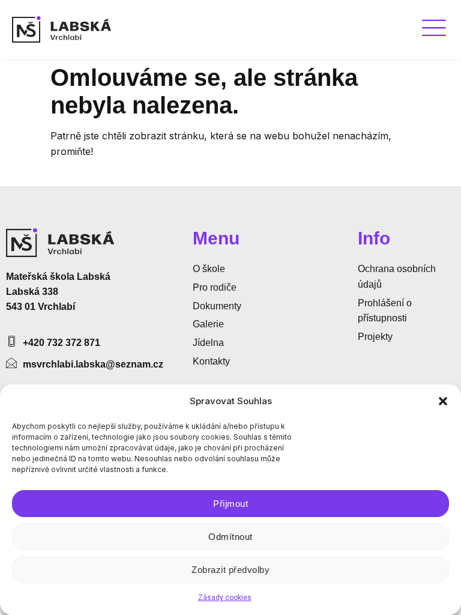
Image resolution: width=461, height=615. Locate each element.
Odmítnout (230, 537)
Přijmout (230, 503)
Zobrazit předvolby (230, 570)
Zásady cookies (225, 597)
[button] (443, 401)
